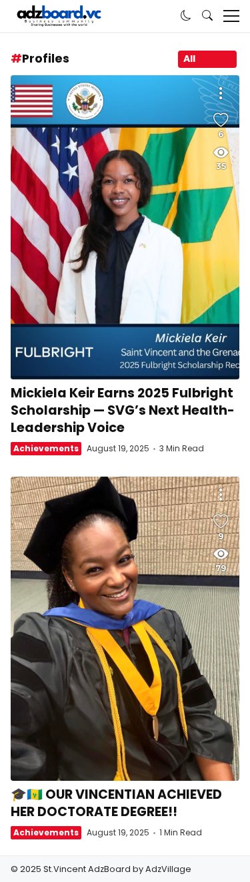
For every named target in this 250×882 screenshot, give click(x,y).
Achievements (46, 448)
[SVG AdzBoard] (59, 16)
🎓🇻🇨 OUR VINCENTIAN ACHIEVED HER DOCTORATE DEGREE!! (125, 629)
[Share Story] (220, 94)
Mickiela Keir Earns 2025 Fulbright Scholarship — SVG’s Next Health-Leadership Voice (125, 227)
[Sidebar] (231, 16)
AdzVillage (168, 869)
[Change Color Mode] (186, 16)
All (189, 58)
